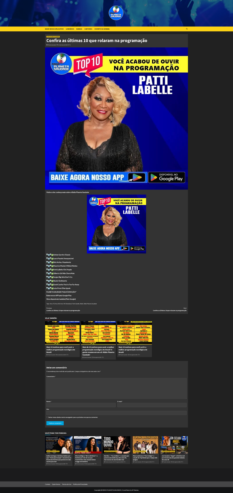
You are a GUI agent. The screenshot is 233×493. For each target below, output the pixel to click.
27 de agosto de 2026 (119, 462)
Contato (47, 484)
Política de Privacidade (80, 484)
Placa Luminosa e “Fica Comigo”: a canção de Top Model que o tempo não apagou (145, 458)
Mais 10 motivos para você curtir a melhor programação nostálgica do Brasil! (133, 349)
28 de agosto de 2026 (61, 463)
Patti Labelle (75, 303)
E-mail (120, 401)
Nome (48, 401)
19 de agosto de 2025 (133, 354)
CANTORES (88, 29)
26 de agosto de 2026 (176, 462)
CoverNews (126, 490)
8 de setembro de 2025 (61, 354)
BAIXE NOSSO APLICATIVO (54, 29)
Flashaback (69, 303)
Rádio (81, 303)
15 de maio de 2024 (63, 45)
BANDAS (79, 29)
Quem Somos (56, 484)
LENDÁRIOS (70, 29)
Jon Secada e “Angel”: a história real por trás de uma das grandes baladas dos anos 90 (173, 458)
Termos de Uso (66, 484)
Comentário (51, 376)
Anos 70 (52, 303)
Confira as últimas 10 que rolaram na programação (63, 309)
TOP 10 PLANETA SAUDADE (53, 36)
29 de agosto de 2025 (97, 357)
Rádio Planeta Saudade (90, 303)
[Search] (187, 28)
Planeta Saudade (52, 45)
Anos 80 (57, 303)
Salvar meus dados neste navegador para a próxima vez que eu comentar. (73, 417)
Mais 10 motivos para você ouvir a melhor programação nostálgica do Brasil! (60, 349)
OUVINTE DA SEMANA (101, 29)
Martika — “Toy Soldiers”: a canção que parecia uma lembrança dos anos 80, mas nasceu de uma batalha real (116, 458)
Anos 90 (62, 303)
